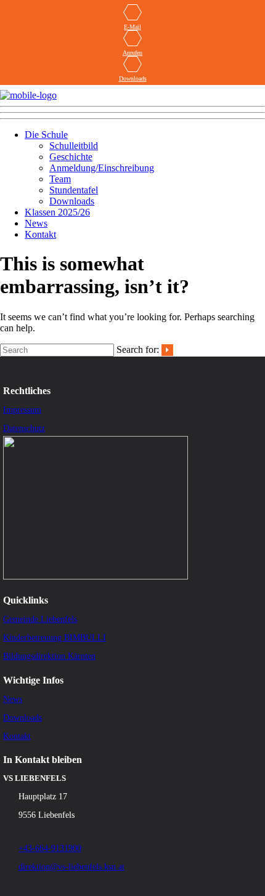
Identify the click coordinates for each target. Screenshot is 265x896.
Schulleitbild (73, 145)
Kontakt (40, 234)
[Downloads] (132, 65)
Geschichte (70, 156)
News (36, 223)
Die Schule (46, 134)
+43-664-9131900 (49, 848)
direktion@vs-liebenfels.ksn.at (71, 866)
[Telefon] (132, 39)
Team (60, 179)
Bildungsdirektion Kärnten (49, 656)
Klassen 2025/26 (57, 212)
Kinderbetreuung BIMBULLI (54, 637)
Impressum (22, 409)
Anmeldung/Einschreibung (101, 168)
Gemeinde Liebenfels (40, 619)
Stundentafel (73, 190)
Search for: (137, 349)
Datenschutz (24, 428)
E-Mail (132, 26)
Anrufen (132, 52)
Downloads (133, 78)
